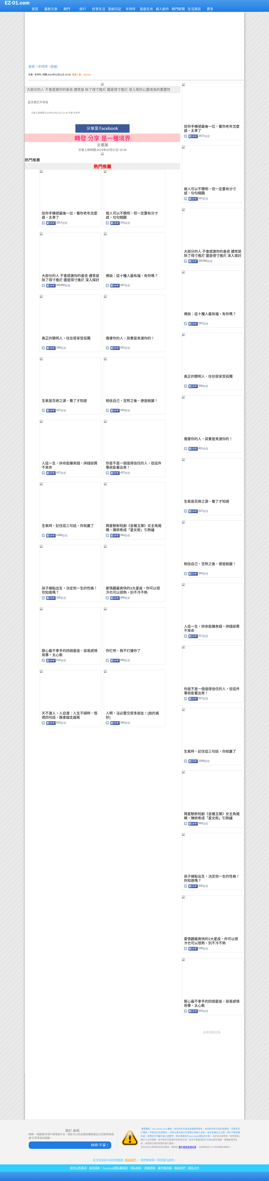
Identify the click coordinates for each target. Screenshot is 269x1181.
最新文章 (50, 9)
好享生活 (98, 9)
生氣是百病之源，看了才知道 (64, 401)
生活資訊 (194, 9)
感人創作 (162, 9)
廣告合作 (193, 1168)
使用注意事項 (78, 1168)
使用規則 (94, 1168)
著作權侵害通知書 (187, 1147)
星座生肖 (146, 9)
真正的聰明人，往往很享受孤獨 (66, 338)
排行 (82, 9)
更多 (210, 9)
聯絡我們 (130, 1160)
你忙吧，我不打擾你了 (123, 651)
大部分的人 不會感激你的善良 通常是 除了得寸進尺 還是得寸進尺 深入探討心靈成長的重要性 (70, 280)
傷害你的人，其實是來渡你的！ (130, 338)
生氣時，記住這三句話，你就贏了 (68, 526)
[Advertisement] (134, 37)
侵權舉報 (149, 1168)
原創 (54, 67)
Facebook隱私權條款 (115, 1168)
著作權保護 (165, 1168)
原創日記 (114, 9)
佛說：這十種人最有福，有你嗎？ (132, 276)
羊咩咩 (130, 9)
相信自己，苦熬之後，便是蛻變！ (132, 401)
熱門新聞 (178, 9)
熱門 (66, 9)
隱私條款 (135, 1168)
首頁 (35, 9)
